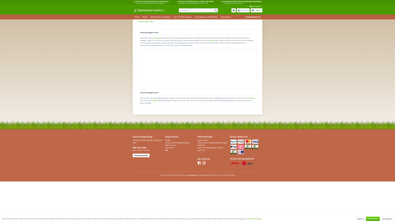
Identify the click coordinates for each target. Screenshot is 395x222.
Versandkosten (192, 175)
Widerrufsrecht (170, 145)
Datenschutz (169, 148)
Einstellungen (387, 219)
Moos (168, 38)
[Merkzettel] (233, 10)
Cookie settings (203, 140)
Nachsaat (251, 98)
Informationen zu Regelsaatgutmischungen (212, 143)
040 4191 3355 (139, 147)
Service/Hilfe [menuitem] (256, 6)
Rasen (211, 40)
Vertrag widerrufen (141, 155)
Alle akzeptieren (373, 219)
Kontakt (167, 140)
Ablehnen (360, 219)
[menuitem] (198, 10)
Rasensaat (157, 38)
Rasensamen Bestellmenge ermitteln (210, 148)
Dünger (154, 101)
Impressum (201, 150)
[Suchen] (216, 10)
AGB (166, 150)
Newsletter (201, 145)
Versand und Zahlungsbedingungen (177, 143)
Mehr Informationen (255, 219)
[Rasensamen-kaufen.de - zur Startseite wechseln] (149, 10)
